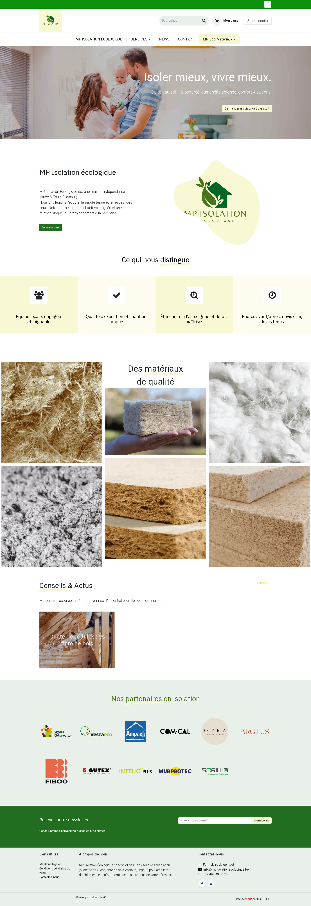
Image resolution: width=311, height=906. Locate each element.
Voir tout (262, 583)
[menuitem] (98, 39)
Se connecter (258, 21)
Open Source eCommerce (92, 901)
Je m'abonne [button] (261, 820)
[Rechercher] (204, 21)
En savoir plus (50, 227)
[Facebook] (267, 4)
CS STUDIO (264, 899)
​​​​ (200, 864)
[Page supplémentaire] (211, 883)
